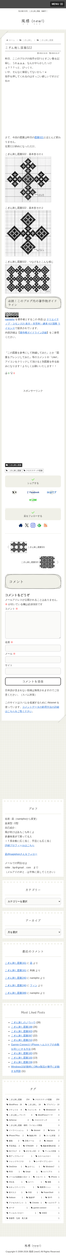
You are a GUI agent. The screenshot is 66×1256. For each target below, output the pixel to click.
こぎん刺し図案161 (15, 963)
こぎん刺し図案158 (21, 1062)
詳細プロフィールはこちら (19, 845)
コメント (11, 608)
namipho (10, 319)
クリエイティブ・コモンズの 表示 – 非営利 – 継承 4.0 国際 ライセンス (32, 324)
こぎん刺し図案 (14, 465)
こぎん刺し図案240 (15, 978)
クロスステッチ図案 (34, 471)
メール (10, 653)
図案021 (39, 137)
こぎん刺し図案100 (21, 1057)
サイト (8, 665)
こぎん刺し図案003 (21, 1031)
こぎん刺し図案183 (21, 1053)
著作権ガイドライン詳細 (33, 332)
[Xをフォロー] (26, 525)
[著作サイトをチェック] (20, 525)
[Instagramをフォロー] (33, 525)
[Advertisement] (28, 111)
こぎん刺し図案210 (21, 1040)
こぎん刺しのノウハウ (23, 1022)
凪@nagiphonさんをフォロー (21, 854)
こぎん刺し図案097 (21, 1035)
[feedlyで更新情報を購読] (39, 525)
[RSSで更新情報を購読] (45, 525)
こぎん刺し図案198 (21, 1027)
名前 (9, 642)
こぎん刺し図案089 (15, 993)
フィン (33, 985)
